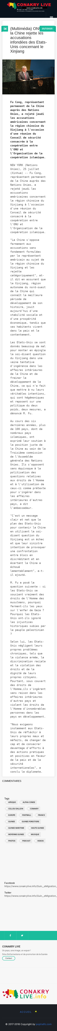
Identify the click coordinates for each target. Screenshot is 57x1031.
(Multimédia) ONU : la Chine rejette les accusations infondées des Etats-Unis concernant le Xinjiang (28, 39)
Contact (8, 958)
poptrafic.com (44, 1024)
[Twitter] (22, 935)
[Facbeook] (10, 935)
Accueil (26, 1011)
